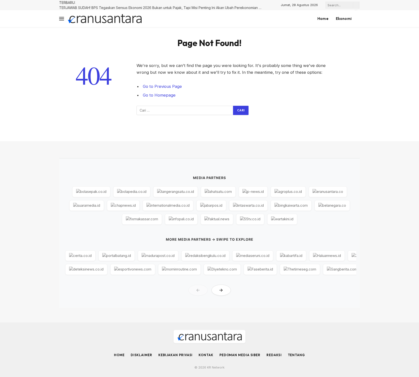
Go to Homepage (159, 95)
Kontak (206, 355)
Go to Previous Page (162, 86)
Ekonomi (344, 18)
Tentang (296, 355)
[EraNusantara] (105, 19)
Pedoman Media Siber (239, 355)
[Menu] (61, 18)
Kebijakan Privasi (175, 355)
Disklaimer (141, 355)
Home (323, 18)
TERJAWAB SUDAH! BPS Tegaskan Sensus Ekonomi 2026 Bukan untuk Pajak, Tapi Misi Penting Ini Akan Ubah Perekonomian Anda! (162, 8)
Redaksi (274, 355)
